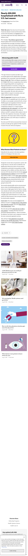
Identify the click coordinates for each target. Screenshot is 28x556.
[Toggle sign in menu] (26, 5)
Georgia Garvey (6, 21)
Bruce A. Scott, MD (6, 80)
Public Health (4, 9)
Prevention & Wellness (16, 9)
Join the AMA (14, 69)
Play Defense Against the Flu (16, 40)
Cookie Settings (13, 550)
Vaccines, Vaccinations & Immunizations (10, 237)
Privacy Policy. (4, 547)
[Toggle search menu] (22, 5)
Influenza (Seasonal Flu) (6, 241)
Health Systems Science (14, 523)
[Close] (24, 537)
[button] (14, 1)
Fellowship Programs (14, 521)
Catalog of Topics (5, 244)
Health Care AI (14, 525)
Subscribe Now (14, 157)
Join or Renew (17, 5)
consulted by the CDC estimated (9, 108)
